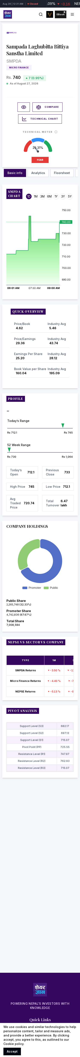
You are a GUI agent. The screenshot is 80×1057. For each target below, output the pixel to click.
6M (49, 196)
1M (36, 196)
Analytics (38, 173)
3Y (63, 196)
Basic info (14, 173)
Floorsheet (62, 173)
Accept (12, 1051)
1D (29, 196)
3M (42, 196)
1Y (56, 196)
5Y (70, 196)
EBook (61, 14)
